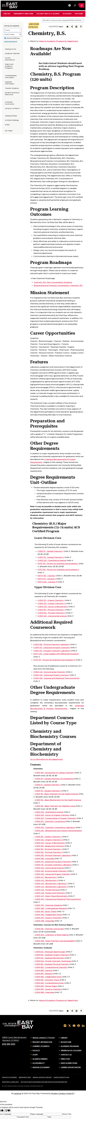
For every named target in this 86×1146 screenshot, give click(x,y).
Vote (49, 1117)
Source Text (66, 1114)
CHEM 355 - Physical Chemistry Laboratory (51, 644)
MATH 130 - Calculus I (47, 576)
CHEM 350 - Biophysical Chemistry (49, 846)
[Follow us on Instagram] (65, 1025)
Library (64, 1038)
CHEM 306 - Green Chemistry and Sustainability (55, 941)
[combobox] (63, 20)
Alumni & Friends (40, 1059)
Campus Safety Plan (61, 1077)
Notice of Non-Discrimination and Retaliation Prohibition (44, 1082)
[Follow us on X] (69, 1025)
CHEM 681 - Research (44, 974)
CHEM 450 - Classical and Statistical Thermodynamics (56, 678)
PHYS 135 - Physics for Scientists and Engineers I (58, 564)
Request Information (42, 1042)
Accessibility (39, 1063)
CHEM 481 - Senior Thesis (45, 912)
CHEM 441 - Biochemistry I (46, 877)
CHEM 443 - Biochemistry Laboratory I (51, 884)
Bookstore (66, 1042)
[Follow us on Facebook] (78, 1025)
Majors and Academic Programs (9, 66)
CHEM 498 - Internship (44, 921)
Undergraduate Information (11, 76)
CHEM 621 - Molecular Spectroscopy (50, 952)
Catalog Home (10, 49)
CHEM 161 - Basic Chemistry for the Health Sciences (56, 794)
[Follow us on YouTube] (74, 1025)
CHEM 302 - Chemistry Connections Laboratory (55, 828)
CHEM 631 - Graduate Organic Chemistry (52, 955)
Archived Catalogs (12, 120)
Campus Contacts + (12, 108)
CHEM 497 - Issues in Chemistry (48, 918)
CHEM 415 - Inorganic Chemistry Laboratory (51, 651)
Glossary (67, 14)
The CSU (6, 14)
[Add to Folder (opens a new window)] (67, 27)
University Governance (9, 103)
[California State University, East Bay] (18, 1025)
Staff (35, 1055)
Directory (65, 1059)
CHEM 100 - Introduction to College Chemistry (54, 773)
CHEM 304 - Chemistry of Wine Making (51, 935)
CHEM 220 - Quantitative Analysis (52, 560)
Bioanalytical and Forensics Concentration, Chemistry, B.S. (58, 286)
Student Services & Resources (12, 94)
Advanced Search (10, 41)
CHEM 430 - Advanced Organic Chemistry (51, 675)
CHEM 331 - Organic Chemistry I (51, 600)
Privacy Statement (9, 1077)
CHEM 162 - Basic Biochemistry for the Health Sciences (58, 800)
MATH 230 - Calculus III (47, 582)
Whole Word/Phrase (13, 38)
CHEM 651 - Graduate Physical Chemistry (52, 964)
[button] (69, 5)
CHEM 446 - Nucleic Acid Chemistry (50, 893)
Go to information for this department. (46, 759)
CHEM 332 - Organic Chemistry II (51, 604)
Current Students (41, 1046)
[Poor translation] (7, 1110)
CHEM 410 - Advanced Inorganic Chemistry (51, 648)
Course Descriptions (10, 59)
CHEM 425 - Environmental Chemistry (49, 672)
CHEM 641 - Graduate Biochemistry (49, 958)
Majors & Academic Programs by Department (58, 41)
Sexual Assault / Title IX (44, 1038)
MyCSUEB (79, 14)
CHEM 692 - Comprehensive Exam (49, 983)
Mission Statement (41, 1067)
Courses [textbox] (7, 30)
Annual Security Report (42, 1077)
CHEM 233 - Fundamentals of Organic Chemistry (55, 818)
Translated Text (22, 1117)
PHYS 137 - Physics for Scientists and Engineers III (54, 660)
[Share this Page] (72, 27)
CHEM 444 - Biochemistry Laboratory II (51, 887)
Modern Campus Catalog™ (62, 1094)
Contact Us (66, 1055)
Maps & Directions (69, 1063)
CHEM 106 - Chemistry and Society (49, 929)
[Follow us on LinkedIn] (83, 1025)
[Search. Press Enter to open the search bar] (75, 5)
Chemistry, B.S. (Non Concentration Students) (53, 282)
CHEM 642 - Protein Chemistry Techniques (53, 961)
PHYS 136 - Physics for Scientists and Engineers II (58, 570)
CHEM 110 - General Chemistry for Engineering (54, 779)
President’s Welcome (23, 14)
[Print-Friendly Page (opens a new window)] (76, 27)
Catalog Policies (11, 116)
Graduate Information (9, 83)
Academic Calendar (12, 53)
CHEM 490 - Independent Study (48, 915)
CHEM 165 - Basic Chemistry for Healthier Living (55, 806)
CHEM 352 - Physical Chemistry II (52, 613)
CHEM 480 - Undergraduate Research (51, 908)
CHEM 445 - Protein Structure (47, 890)
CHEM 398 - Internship (44, 859)
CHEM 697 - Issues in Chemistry (48, 989)
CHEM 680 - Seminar (43, 971)
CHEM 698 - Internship (44, 992)
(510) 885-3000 (8, 1044)
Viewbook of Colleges (71, 1050)
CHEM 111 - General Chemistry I (50, 551)
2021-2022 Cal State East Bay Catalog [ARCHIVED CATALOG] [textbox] (62, 20)
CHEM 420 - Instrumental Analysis (52, 616)
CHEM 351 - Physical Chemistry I (51, 610)
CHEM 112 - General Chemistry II (51, 557)
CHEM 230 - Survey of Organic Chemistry (52, 815)
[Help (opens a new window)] (81, 27)
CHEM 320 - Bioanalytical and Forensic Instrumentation (58, 831)
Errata (7, 125)
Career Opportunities (71, 1067)
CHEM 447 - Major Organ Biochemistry (51, 896)
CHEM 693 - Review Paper (46, 986)
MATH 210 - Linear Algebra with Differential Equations (56, 654)
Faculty (36, 1050)
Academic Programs (70, 1046)
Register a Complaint (10, 1082)
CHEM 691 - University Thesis (47, 980)
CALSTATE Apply (56, 27)
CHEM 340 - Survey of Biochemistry (53, 607)
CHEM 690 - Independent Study (48, 977)
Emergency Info (25, 1077)
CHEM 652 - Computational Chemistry (51, 967)
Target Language (36, 1114)
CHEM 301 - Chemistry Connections (50, 821)
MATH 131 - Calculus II (47, 579)
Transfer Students (12, 88)
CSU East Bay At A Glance (47, 14)
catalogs (17, 1094)
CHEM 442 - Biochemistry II (46, 880)
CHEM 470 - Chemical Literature (48, 905)
